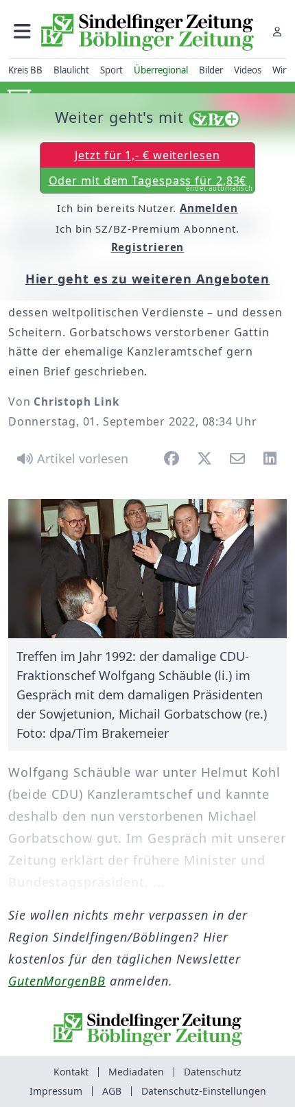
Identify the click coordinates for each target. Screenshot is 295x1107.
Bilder (211, 70)
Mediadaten (136, 1071)
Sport (111, 70)
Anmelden (209, 208)
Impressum (56, 1090)
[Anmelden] (277, 31)
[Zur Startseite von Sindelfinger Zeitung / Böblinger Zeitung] (147, 32)
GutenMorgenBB (57, 980)
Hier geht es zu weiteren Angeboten (147, 278)
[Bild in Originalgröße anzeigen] (147, 568)
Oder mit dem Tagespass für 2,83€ (151, 183)
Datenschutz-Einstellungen (203, 1090)
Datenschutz (212, 1071)
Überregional (161, 70)
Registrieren (148, 247)
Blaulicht (71, 70)
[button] (22, 31)
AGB (111, 1090)
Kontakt (71, 1071)
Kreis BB (25, 70)
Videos (247, 70)
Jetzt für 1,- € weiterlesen (147, 155)
